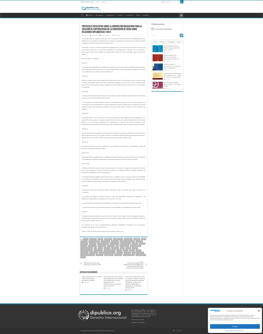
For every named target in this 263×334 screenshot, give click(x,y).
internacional (135, 246)
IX (95, 248)
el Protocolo (125, 243)
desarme (93, 243)
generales (92, 246)
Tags (178, 42)
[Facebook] (163, 2)
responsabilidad (138, 252)
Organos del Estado (106, 35)
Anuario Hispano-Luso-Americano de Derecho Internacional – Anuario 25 (171, 57)
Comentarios (171, 42)
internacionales (86, 248)
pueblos (127, 252)
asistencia (128, 239)
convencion (105, 241)
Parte (125, 250)
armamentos (118, 239)
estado (142, 243)
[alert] (167, 29)
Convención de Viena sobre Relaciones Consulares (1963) (92, 263)
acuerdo (93, 239)
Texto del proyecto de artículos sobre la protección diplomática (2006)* (92, 278)
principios (84, 252)
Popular (163, 42)
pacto (119, 250)
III (117, 246)
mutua (135, 248)
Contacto (103, 2)
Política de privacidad (238, 330)
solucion (100, 255)
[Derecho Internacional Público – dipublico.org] (91, 8)
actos (86, 239)
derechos (84, 243)
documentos (115, 243)
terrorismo (109, 255)
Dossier (138, 15)
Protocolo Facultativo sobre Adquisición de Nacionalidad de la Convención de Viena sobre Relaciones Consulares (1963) (133, 265)
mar (122, 248)
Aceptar (235, 326)
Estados (84, 246)
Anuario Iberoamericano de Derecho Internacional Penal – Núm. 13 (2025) (172, 48)
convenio (115, 241)
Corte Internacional (127, 241)
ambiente (108, 239)
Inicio (97, 2)
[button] (259, 311)
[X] (165, 2)
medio (128, 248)
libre (100, 248)
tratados (118, 255)
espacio (135, 243)
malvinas (115, 248)
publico (119, 252)
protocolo (93, 252)
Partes (132, 250)
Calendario (146, 15)
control (84, 241)
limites (107, 248)
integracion (124, 246)
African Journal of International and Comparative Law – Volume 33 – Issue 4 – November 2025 (173, 75)
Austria (136, 239)
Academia (100, 15)
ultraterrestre (129, 255)
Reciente (155, 42)
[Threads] (169, 2)
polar (139, 250)
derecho (139, 241)
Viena (83, 257)
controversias (94, 241)
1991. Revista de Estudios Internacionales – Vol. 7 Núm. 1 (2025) (172, 84)
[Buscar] (181, 1)
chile (143, 239)
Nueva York (98, 250)
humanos (111, 246)
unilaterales (141, 255)
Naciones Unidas (86, 250)
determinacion (103, 243)
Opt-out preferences (229, 330)
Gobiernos (102, 246)
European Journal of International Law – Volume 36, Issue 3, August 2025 (172, 66)
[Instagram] (167, 2)
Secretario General (87, 255)
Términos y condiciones (138, 322)
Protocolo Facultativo (107, 252)
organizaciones (110, 250)
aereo (101, 239)
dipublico (86, 35)
